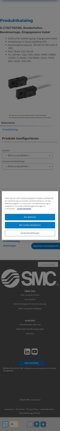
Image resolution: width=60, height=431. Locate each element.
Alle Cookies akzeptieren (30, 225)
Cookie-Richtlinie (24, 209)
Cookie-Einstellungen (30, 233)
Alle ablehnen (30, 217)
